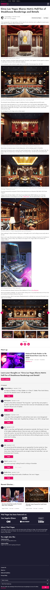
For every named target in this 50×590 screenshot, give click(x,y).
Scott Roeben (8, 16)
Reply (8, 396)
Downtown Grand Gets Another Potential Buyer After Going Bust (12, 504)
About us (3, 570)
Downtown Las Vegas (36, 17)
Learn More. (3, 587)
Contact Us (3, 567)
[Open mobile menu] (48, 3)
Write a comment (6, 379)
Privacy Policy (4, 575)
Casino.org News (5, 539)
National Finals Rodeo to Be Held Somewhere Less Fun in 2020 (36, 356)
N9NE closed (26, 196)
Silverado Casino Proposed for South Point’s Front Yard (36, 505)
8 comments (14, 18)
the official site (35, 290)
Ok (45, 587)
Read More (28, 361)
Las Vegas (46, 17)
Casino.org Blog (4, 543)
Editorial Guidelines (5, 573)
